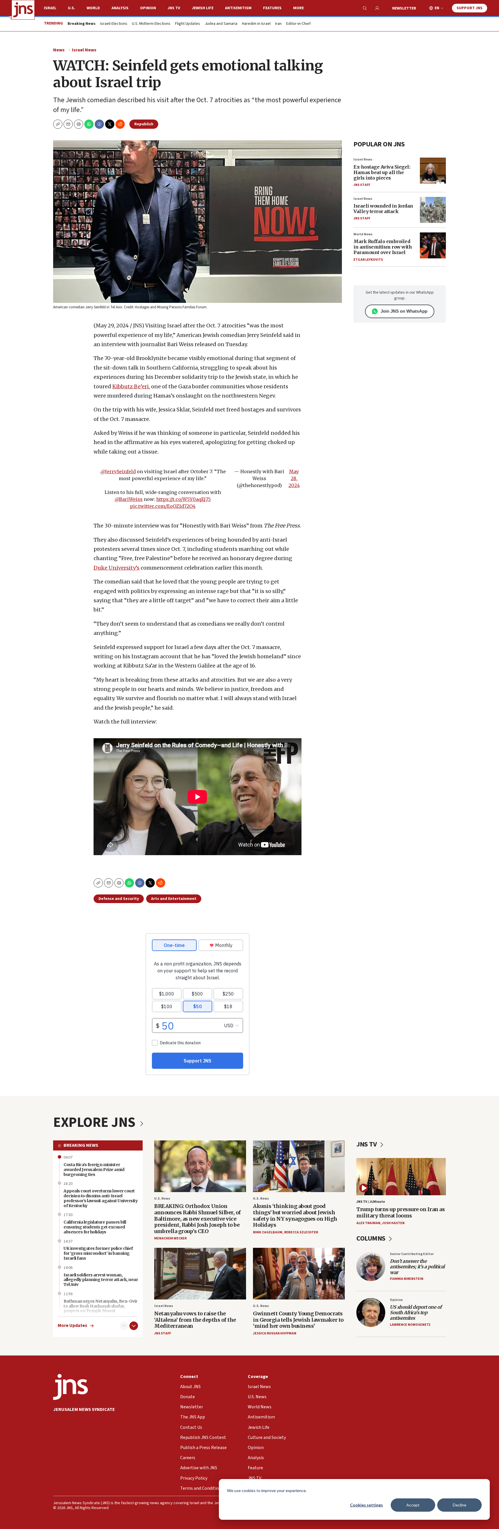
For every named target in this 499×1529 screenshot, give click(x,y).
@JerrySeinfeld (118, 471)
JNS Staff (361, 184)
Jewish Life (202, 8)
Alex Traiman (368, 1223)
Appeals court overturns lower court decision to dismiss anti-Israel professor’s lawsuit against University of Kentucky (100, 1198)
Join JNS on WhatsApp (404, 311)
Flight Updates (187, 24)
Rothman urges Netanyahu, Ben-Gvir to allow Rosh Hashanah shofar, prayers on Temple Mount (100, 1306)
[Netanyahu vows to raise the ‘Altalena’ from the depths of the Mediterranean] (200, 1273)
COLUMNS (371, 1238)
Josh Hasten (393, 1223)
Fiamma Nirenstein (406, 1278)
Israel (50, 8)
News (59, 50)
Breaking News (81, 1145)
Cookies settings (366, 1504)
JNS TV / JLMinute (370, 1201)
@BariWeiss (129, 499)
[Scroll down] (133, 1325)
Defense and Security (118, 899)
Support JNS (470, 8)
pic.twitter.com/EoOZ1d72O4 (162, 506)
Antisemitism (238, 8)
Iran (278, 24)
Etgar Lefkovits (368, 259)
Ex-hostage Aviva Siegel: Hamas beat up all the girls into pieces (381, 172)
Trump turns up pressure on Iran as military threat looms (400, 1212)
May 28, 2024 (294, 478)
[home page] (23, 9)
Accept (413, 1504)
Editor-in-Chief (298, 24)
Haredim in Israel (256, 24)
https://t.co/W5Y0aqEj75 (183, 499)
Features (272, 8)
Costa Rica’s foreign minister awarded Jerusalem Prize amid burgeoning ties (94, 1169)
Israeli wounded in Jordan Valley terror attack (383, 208)
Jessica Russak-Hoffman (274, 1333)
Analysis (120, 8)
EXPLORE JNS (95, 1122)
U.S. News (162, 1198)
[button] (78, 124)
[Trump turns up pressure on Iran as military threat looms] (401, 1176)
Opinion (148, 8)
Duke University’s (116, 567)
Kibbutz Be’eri (130, 386)
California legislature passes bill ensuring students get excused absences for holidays (95, 1227)
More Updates (72, 1325)
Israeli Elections (113, 24)
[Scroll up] (124, 1325)
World (93, 8)
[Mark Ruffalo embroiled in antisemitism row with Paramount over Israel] (433, 245)
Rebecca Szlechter (301, 1232)
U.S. (71, 8)
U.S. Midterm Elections (151, 24)
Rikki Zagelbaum (267, 1232)
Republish (143, 124)
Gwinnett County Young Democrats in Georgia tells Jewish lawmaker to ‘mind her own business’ (298, 1319)
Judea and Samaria (221, 24)
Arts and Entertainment (173, 899)
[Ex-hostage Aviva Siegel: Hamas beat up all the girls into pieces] (433, 171)
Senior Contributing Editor (412, 1254)
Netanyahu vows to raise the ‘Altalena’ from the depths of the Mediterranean (195, 1319)
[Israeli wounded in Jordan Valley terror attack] (433, 210)
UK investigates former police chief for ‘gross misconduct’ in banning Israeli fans (98, 1253)
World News (363, 234)
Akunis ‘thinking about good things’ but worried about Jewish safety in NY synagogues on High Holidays (295, 1215)
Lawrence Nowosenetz (410, 1324)
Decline (459, 1504)
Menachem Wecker (170, 1238)
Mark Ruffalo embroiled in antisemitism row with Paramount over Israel (382, 246)
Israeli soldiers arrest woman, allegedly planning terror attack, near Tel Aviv (101, 1279)
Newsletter (404, 8)
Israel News (84, 50)
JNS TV (173, 8)
